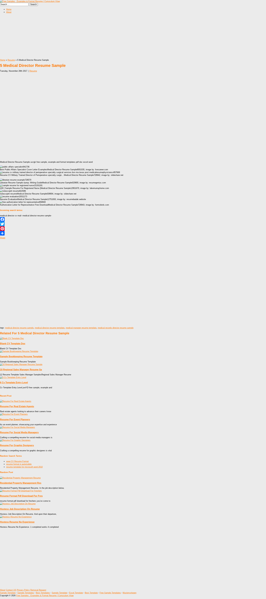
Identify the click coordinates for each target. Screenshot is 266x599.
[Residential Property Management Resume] (20, 478)
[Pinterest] (133, 228)
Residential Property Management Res (20, 483)
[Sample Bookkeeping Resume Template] (19, 351)
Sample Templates (25, 593)
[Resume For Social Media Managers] (17, 427)
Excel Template (76, 593)
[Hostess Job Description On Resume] (18, 504)
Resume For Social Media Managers (19, 432)
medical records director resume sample (115, 328)
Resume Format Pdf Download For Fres (21, 496)
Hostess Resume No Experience (17, 522)
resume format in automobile (19, 464)
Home (8, 9)
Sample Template (8, 593)
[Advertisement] (92, 37)
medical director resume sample (19, 328)
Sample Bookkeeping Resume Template (21, 356)
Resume (11, 60)
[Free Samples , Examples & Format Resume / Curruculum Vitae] (30, 1)
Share (2, 238)
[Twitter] (133, 224)
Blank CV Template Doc (12, 343)
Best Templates (43, 593)
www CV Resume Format (17, 461)
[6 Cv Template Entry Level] (13, 377)
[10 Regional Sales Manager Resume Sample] (21, 364)
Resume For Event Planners (15, 419)
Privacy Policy (23, 590)
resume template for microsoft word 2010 (24, 467)
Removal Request (38, 590)
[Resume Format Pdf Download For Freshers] (21, 491)
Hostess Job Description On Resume (20, 509)
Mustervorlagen (129, 593)
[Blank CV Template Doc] (12, 338)
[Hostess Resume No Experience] (16, 517)
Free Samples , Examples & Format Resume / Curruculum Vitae (45, 595)
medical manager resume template (81, 328)
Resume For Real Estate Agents (17, 406)
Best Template (91, 593)
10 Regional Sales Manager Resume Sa (21, 369)
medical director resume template (49, 328)
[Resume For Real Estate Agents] (15, 401)
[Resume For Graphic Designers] (15, 440)
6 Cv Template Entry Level (14, 382)
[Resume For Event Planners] (14, 414)
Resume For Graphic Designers (17, 445)
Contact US (11, 590)
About (8, 12)
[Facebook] (133, 219)
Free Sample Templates (110, 593)
